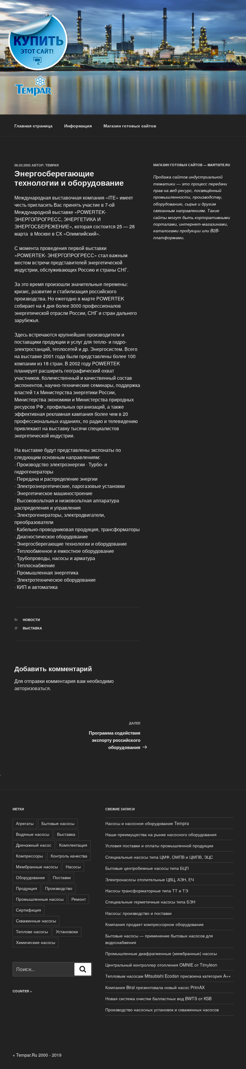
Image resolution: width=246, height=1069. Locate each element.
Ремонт (78, 899)
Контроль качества (69, 856)
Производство (58, 888)
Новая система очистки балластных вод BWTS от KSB (158, 998)
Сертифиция (28, 910)
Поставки (62, 877)
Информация (78, 126)
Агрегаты (25, 823)
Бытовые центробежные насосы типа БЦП (147, 868)
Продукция (26, 888)
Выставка (32, 628)
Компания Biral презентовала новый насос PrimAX (155, 987)
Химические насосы (35, 942)
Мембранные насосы (37, 866)
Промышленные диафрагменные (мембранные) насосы (161, 953)
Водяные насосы (32, 834)
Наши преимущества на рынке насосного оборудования (161, 834)
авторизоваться (32, 688)
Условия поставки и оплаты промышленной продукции (159, 845)
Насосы (73, 866)
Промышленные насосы (40, 899)
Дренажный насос (33, 845)
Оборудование (30, 877)
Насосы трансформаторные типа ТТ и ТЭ (146, 891)
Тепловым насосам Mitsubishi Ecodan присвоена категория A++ (168, 976)
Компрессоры (29, 856)
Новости (31, 619)
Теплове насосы (32, 931)
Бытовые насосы (57, 823)
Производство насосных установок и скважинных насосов (162, 1010)
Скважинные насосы (36, 921)
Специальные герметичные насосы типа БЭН (150, 902)
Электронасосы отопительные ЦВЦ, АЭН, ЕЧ (149, 879)
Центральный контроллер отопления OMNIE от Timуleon (161, 965)
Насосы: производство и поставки (138, 913)
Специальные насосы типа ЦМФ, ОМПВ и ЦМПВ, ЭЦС (159, 857)
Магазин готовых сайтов (130, 126)
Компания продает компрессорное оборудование (154, 924)
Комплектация (73, 845)
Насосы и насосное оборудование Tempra (147, 823)
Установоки (67, 931)
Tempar (52, 165)
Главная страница (33, 126)
